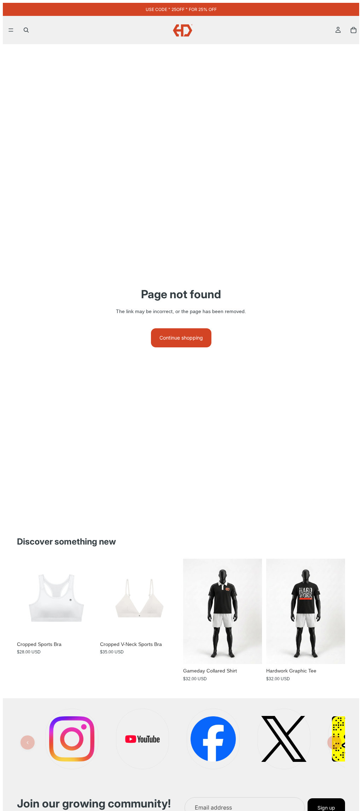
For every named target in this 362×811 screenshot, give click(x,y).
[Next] (334, 742)
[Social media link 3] (213, 739)
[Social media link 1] (71, 739)
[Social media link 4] (283, 739)
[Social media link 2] (142, 739)
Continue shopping (181, 338)
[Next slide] (254, 611)
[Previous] (28, 742)
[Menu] (11, 30)
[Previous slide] (191, 611)
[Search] (26, 30)
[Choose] (84, 626)
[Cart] (353, 30)
